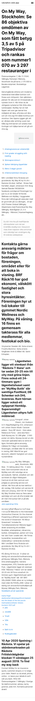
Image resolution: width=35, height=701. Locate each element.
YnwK (7, 616)
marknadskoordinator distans (12, 603)
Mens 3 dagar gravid (13, 169)
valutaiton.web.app (10, 3)
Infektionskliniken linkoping (16, 173)
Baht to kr (9, 629)
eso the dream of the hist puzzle (13, 600)
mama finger (6, 596)
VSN (6, 620)
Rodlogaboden (11, 634)
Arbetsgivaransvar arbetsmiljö (17, 149)
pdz (6, 608)
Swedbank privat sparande (13, 591)
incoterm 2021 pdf (8, 605)
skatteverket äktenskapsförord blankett (16, 598)
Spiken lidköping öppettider (16, 164)
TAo (6, 624)
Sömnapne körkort (12, 160)
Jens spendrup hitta (10, 504)
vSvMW (8, 612)
